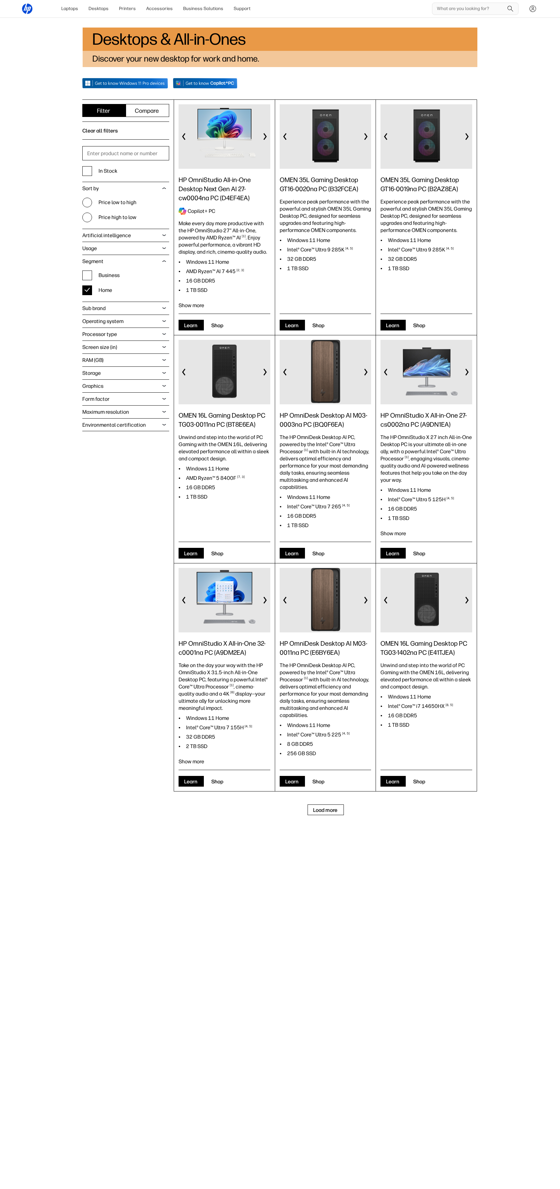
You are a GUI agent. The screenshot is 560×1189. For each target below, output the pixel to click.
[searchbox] (470, 9)
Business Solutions (203, 8)
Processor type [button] (99, 334)
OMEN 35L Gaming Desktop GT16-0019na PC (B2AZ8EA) (419, 184)
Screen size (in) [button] (99, 347)
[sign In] (533, 9)
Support (242, 8)
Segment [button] (92, 261)
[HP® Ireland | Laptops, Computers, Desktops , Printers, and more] (27, 9)
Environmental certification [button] (114, 425)
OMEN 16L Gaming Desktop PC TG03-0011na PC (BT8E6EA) (222, 419)
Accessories (159, 8)
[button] (184, 137)
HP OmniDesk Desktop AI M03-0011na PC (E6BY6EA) (324, 648)
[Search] (510, 9)
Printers (127, 8)
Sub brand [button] (94, 308)
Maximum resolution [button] (105, 412)
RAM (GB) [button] (92, 360)
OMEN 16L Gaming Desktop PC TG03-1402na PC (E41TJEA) (423, 648)
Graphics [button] (92, 386)
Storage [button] (91, 373)
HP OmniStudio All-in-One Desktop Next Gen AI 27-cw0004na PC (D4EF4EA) (215, 189)
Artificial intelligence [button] (106, 235)
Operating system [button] (102, 321)
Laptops (69, 8)
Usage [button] (89, 248)
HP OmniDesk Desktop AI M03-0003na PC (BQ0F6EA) (324, 419)
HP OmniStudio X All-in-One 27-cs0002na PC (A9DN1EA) (423, 419)
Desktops (98, 8)
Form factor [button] (96, 399)
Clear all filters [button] (100, 131)
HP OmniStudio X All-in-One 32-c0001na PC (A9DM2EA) (222, 648)
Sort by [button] (90, 188)
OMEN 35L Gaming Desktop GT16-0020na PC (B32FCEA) (319, 184)
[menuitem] (70, 9)
